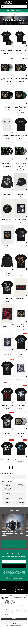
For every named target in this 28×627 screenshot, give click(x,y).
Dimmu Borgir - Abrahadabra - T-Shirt (21, 353)
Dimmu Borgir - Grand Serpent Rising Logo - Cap (21, 193)
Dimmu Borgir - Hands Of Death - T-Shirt (21, 406)
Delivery (3, 591)
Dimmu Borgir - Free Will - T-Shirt (21, 273)
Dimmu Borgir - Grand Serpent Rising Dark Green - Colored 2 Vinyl (21, 108)
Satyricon (20, 489)
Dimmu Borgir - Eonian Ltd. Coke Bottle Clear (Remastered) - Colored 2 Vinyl (20, 433)
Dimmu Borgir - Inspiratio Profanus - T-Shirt (7, 299)
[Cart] (25, 2)
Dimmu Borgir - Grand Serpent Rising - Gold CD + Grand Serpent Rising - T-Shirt (21, 50)
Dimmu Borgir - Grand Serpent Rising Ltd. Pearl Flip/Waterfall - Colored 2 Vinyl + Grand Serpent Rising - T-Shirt (7, 51)
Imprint (16, 587)
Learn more (18, 10)
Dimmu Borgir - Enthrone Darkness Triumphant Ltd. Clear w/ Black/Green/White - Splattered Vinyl (21, 164)
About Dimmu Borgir (14, 545)
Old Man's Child (20, 502)
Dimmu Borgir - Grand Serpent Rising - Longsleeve (7, 193)
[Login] (22, 2)
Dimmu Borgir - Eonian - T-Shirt (7, 380)
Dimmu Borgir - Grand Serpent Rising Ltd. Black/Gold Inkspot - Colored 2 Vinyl (21, 80)
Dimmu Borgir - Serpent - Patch (7, 220)
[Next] (17, 467)
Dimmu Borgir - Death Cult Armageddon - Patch (20, 380)
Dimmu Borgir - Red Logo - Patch (20, 299)
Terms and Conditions (19, 589)
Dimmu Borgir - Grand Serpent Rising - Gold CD (21, 325)
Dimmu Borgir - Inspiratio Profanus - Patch (7, 353)
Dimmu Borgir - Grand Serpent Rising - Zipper (7, 273)
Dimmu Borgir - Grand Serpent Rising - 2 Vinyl (7, 107)
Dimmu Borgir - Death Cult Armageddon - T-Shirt (20, 460)
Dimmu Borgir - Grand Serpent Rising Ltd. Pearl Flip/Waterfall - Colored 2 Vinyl (7, 80)
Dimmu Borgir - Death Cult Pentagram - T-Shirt (7, 406)
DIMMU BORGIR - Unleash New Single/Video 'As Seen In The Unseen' (13, 533)
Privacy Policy (18, 591)
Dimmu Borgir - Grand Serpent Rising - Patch (7, 246)
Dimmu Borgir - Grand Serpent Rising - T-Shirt (21, 136)
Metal (8, 476)
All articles (14, 541)
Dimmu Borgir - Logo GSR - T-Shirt (21, 246)
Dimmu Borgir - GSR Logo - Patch (21, 220)
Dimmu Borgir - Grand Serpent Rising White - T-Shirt (7, 136)
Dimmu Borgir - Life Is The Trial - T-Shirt (7, 432)
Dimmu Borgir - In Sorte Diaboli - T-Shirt (7, 460)
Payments (4, 589)
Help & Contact (5, 587)
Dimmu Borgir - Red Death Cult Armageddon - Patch (7, 325)
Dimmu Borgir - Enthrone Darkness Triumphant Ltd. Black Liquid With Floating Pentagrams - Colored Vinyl (7, 164)
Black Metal (20, 476)
